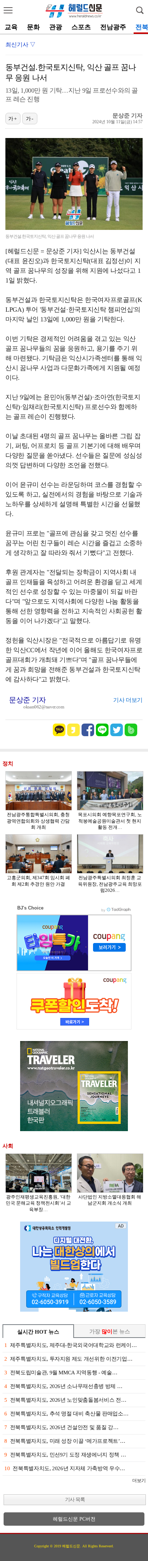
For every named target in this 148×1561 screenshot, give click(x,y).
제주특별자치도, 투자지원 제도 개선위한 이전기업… (68, 1359)
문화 (33, 27)
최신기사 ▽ (20, 44)
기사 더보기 (128, 700)
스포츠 (81, 27)
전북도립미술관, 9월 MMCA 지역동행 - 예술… (60, 1372)
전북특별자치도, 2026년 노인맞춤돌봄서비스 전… (65, 1400)
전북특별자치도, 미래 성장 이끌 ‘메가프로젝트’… (64, 1441)
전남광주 (113, 27)
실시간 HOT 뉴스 (38, 1332)
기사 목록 (75, 1499)
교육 (11, 27)
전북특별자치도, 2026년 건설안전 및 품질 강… (61, 1427)
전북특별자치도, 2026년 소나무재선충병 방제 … (63, 1386)
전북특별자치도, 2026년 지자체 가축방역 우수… (64, 1468)
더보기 (138, 1480)
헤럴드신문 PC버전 (74, 1519)
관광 (55, 27)
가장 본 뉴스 (109, 1331)
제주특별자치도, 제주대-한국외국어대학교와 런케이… (70, 1345)
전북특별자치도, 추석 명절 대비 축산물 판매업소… (66, 1414)
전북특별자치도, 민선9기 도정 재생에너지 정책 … (65, 1455)
